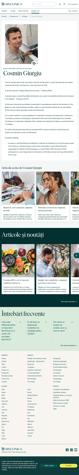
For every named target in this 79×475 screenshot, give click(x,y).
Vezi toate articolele (68, 302)
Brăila (3, 398)
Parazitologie (57, 379)
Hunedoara (31, 415)
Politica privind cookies (60, 403)
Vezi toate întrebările (67, 345)
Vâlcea (4, 439)
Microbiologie (31, 379)
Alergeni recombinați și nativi (36, 358)
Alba (3, 389)
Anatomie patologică (60, 361)
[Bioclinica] (12, 4)
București (5, 401)
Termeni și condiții (59, 406)
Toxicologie (31, 381)
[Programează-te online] (64, 4)
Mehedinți (30, 421)
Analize (4, 361)
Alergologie (56, 358)
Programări (5, 373)
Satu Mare (30, 430)
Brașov (29, 398)
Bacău (29, 392)
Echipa (24, 16)
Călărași (4, 404)
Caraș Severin (32, 404)
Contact (74, 11)
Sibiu (3, 433)
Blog (3, 364)
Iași (28, 418)
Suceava (30, 433)
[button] (76, 183)
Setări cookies (49, 465)
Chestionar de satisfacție (61, 389)
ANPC (55, 409)
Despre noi (14, 16)
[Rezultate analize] (60, 4)
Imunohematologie (33, 373)
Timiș (3, 436)
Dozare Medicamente (60, 367)
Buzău (29, 401)
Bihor (3, 395)
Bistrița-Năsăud (32, 395)
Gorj (28, 413)
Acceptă (68, 465)
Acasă (4, 16)
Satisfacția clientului (59, 392)
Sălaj (3, 430)
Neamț (29, 424)
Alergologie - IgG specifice (36, 361)
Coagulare (30, 367)
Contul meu (5, 379)
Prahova (30, 427)
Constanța (30, 407)
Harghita (4, 415)
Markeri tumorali (58, 376)
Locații (4, 367)
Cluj (3, 407)
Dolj (3, 413)
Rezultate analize (7, 376)
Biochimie (30, 364)
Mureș (4, 424)
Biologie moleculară (59, 364)
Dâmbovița (30, 410)
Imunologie (56, 373)
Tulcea (29, 436)
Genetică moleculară (34, 370)
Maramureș (5, 421)
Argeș (3, 392)
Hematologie (57, 370)
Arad (29, 389)
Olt (2, 427)
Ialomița (4, 418)
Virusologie (56, 381)
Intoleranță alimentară (34, 376)
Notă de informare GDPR (61, 400)
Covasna (4, 410)
